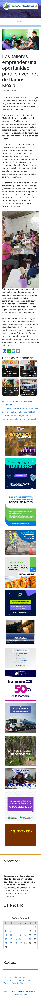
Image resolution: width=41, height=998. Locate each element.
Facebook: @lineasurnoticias (16, 977)
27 (20, 943)
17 (6, 939)
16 (35, 935)
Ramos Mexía (25, 401)
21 (25, 939)
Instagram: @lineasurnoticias (16, 980)
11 (11, 935)
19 (16, 939)
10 (6, 935)
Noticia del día (11, 401)
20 (20, 939)
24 (6, 943)
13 (20, 935)
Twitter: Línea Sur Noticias (15, 983)
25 (11, 943)
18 (11, 939)
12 (16, 935)
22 (30, 939)
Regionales (7, 405)
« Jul (19, 953)
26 (15, 943)
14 (25, 935)
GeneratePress (20, 994)
